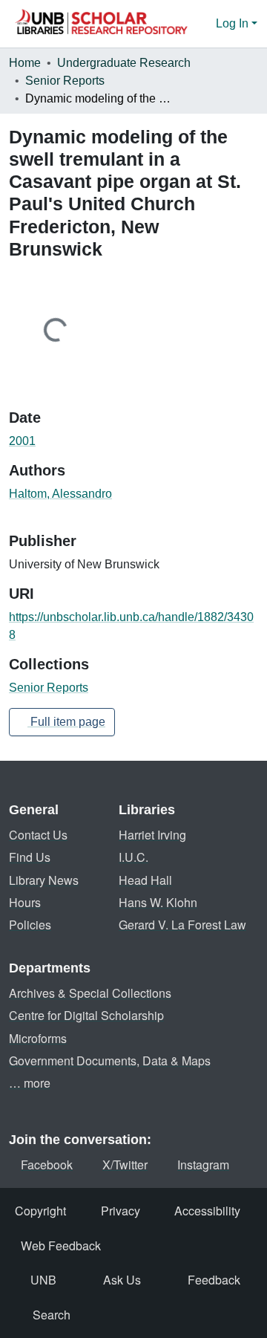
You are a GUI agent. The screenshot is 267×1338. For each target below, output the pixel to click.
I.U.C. (133, 857)
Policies (30, 924)
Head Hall (145, 880)
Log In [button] (233, 23)
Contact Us (38, 834)
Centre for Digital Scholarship (86, 1015)
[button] (101, 24)
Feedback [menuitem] (214, 1279)
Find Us (29, 857)
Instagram (203, 1164)
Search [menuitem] (51, 1314)
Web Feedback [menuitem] (61, 1245)
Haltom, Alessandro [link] (60, 493)
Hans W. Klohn (158, 902)
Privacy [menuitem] (120, 1210)
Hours (25, 902)
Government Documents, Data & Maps (110, 1060)
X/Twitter (125, 1164)
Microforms (38, 1038)
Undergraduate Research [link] (124, 62)
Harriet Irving (152, 834)
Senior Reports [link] (65, 80)
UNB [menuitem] (43, 1279)
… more (29, 1082)
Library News (44, 880)
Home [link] (25, 62)
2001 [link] (22, 441)
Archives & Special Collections (90, 992)
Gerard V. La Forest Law (182, 924)
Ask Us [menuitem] (122, 1279)
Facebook (47, 1164)
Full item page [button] (66, 721)
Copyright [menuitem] (40, 1210)
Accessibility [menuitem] (207, 1210)
